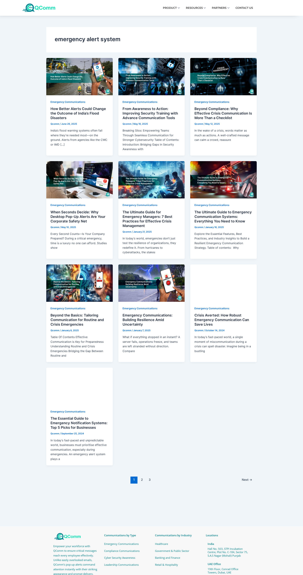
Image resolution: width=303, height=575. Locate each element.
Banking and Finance (167, 557)
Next (247, 479)
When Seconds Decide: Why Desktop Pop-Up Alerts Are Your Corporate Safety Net (77, 216)
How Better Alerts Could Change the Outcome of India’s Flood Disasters (78, 113)
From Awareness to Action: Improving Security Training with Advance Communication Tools (150, 113)
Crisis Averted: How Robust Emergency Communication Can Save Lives (221, 319)
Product (170, 7)
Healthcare (161, 544)
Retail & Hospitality (166, 564)
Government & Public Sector (172, 551)
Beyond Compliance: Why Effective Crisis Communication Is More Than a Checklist (223, 113)
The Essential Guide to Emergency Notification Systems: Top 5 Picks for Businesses (78, 423)
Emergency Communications (67, 101)
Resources (194, 7)
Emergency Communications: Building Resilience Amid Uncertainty (148, 319)
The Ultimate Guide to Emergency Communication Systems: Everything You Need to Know (223, 216)
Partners (219, 7)
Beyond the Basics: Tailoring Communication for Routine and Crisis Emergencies (77, 319)
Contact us (244, 7)
